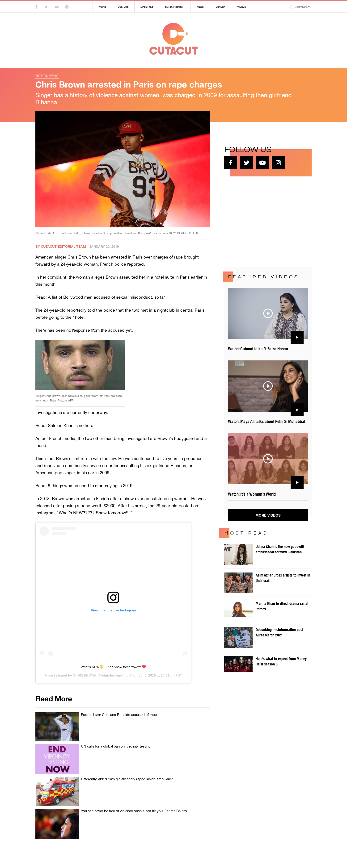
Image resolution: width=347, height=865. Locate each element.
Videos (241, 6)
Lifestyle (146, 6)
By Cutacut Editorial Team (60, 246)
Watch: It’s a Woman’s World (252, 494)
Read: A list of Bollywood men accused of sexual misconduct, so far (100, 297)
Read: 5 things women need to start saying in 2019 (83, 485)
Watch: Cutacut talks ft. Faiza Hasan (258, 348)
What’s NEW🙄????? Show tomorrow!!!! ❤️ (113, 667)
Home (102, 6)
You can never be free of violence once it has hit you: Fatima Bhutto (134, 811)
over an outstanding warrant (162, 498)
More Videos (268, 515)
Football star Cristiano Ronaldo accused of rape (119, 715)
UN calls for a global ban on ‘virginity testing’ (116, 746)
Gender (220, 6)
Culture (123, 6)
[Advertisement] (259, 221)
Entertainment (175, 6)
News (200, 6)
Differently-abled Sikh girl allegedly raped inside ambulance (127, 779)
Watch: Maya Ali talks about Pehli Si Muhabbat (266, 421)
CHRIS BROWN (85, 675)
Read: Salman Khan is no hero (64, 425)
